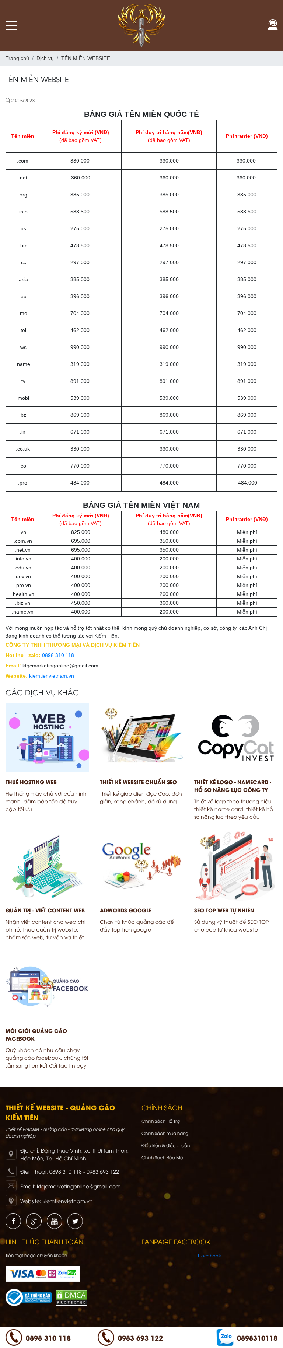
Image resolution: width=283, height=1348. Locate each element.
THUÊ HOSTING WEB (31, 782)
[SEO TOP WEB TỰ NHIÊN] (235, 866)
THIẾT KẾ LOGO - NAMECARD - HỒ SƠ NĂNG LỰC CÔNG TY (232, 785)
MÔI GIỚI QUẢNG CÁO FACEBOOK (36, 1034)
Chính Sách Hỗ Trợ (161, 1121)
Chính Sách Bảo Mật (163, 1157)
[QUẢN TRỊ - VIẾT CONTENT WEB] (47, 866)
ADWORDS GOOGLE (125, 910)
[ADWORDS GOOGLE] (141, 866)
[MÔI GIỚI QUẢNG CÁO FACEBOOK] (47, 986)
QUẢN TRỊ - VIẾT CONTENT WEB (45, 910)
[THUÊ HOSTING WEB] (47, 737)
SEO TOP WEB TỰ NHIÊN (224, 910)
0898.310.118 (58, 655)
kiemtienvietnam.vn (51, 676)
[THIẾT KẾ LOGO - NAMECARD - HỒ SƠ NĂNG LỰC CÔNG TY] (235, 737)
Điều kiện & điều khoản (166, 1145)
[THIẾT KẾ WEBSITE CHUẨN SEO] (141, 737)
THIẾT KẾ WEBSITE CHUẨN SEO (138, 782)
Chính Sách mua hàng (165, 1133)
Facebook (209, 1255)
